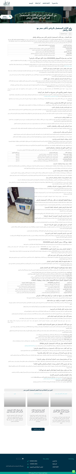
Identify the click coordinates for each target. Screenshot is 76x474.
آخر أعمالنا (37, 3)
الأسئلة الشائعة (46, 3)
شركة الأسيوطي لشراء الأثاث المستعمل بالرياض (52, 378)
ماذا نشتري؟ (55, 3)
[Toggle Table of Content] (69, 34)
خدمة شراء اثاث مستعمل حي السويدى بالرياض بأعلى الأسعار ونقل (61, 411)
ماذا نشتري (55, 460)
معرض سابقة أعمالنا (68, 65)
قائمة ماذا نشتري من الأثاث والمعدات (51, 96)
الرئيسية (31, 3)
